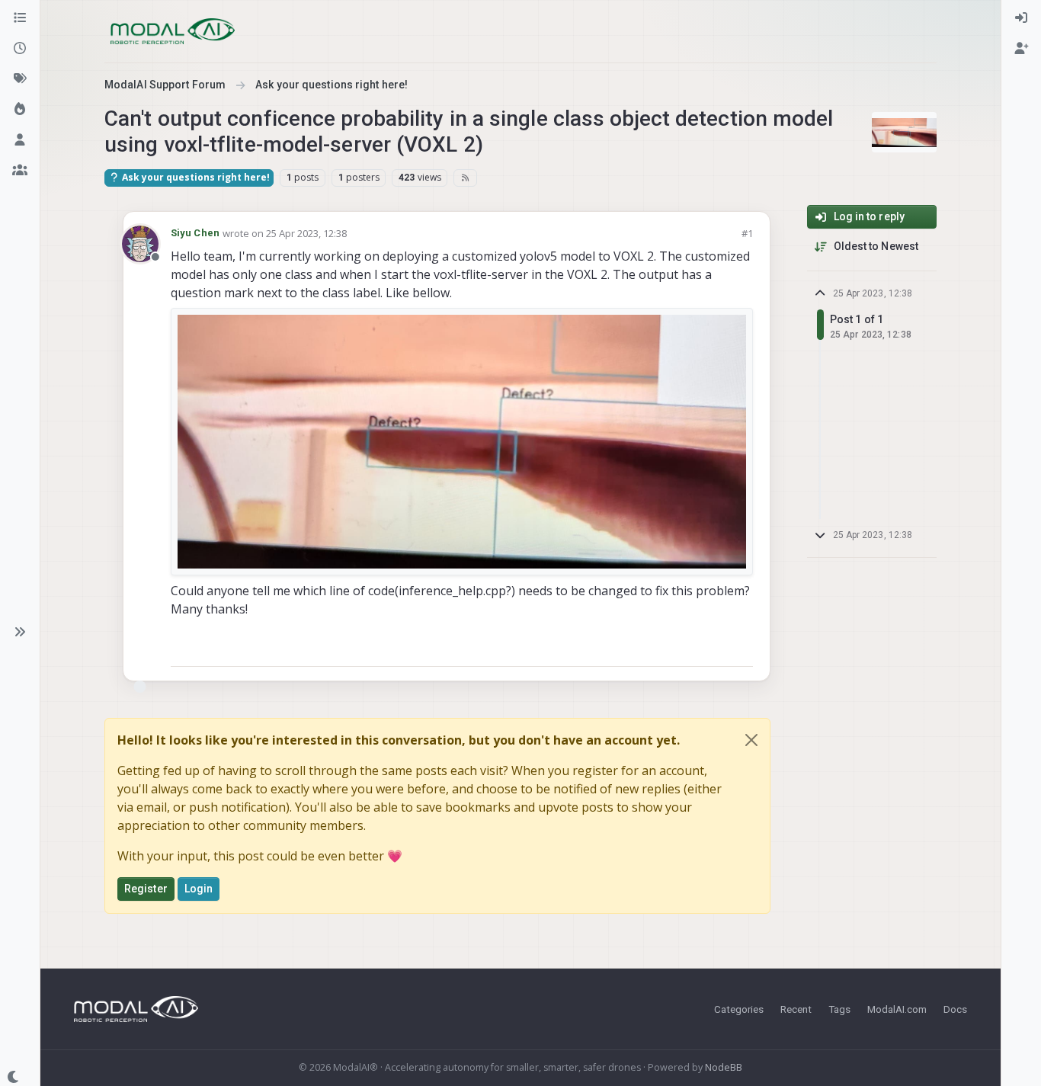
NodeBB (723, 1067)
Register (146, 889)
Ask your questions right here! (195, 177)
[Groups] (20, 171)
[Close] (751, 740)
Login (198, 889)
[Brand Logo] (173, 31)
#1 (747, 233)
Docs (955, 1009)
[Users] (20, 140)
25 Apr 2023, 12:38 (306, 233)
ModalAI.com (897, 1009)
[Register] (1021, 49)
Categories (739, 1009)
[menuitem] (1021, 18)
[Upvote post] (686, 648)
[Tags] (20, 79)
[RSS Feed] (465, 177)
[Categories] (20, 18)
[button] (20, 632)
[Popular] (20, 110)
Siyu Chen (195, 233)
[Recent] (20, 49)
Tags (839, 1009)
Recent (796, 1009)
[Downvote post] (740, 648)
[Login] (1021, 18)
